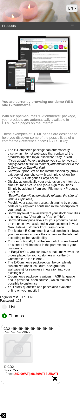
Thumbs (16, 315)
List (12, 306)
